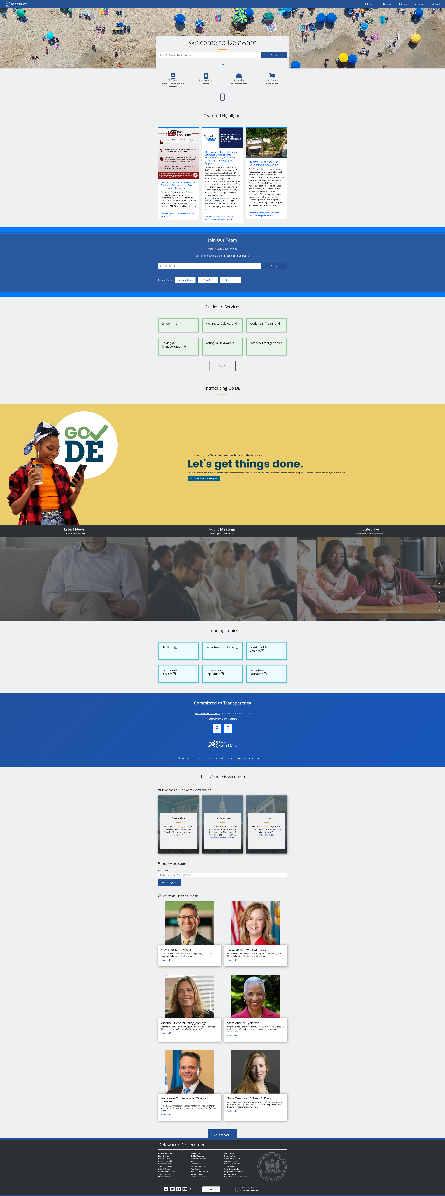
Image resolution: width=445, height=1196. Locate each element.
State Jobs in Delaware (236, 255)
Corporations (229, 1153)
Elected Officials (164, 1158)
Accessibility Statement (233, 1174)
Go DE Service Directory (202, 478)
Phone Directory (164, 1177)
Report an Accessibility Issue (235, 1177)
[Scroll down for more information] (222, 97)
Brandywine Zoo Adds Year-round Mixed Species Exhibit (264, 163)
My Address (163, 870)
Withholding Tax (230, 1161)
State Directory (164, 1156)
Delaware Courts (165, 1164)
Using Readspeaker (232, 1169)
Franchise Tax (229, 1156)
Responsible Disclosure (233, 1171)
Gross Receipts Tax (232, 1158)
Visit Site (165, 960)
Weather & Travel (198, 1177)
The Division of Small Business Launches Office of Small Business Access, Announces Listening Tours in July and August (221, 157)
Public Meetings (197, 1156)
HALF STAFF (272, 83)
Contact (420, 4)
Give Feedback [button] (220, 1135)
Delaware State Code (166, 1171)
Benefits (208, 280)
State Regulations (165, 1174)
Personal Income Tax (199, 1171)
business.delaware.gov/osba (217, 198)
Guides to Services (198, 1158)
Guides (404, 4)
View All (222, 366)
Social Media (229, 1166)
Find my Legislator (170, 882)
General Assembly (165, 1161)
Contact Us (195, 1153)
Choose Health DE (198, 1166)
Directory (371, 4)
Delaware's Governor (166, 1153)
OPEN (206, 83)
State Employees (165, 1166)
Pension (230, 280)
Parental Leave (185, 280)
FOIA (193, 1161)
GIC (252, 1188)
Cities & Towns (164, 1169)
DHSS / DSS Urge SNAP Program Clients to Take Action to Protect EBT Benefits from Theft (178, 185)
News (388, 4)
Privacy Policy (196, 1174)
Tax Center (195, 1169)
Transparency (196, 1164)
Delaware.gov (255, 1190)
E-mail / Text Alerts (232, 1164)
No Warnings (239, 83)
